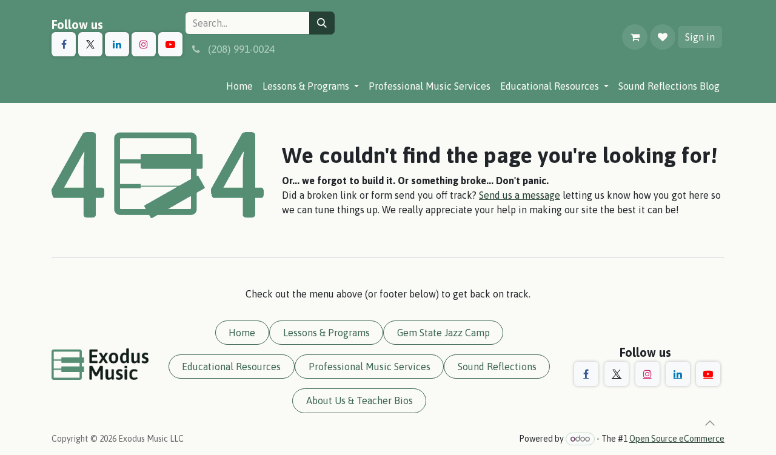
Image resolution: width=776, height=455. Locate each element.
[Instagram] (144, 44)
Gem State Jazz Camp (443, 332)
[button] (709, 422)
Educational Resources (231, 366)
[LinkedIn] (117, 44)
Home (242, 332)
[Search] (322, 23)
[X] (90, 44)
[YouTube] (170, 44)
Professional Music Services (369, 366)
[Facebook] (64, 44)
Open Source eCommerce (676, 438)
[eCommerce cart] (634, 37)
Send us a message (519, 195)
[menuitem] (239, 86)
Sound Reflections (497, 366)
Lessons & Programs (326, 332)
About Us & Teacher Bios (359, 400)
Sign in (700, 37)
